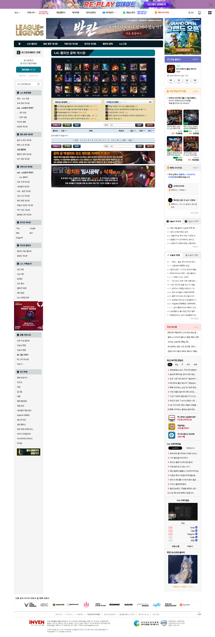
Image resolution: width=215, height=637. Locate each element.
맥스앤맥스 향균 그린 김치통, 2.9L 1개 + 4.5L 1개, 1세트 (183, 346)
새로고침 (193, 213)
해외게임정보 (22, 401)
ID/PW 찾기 (33, 76)
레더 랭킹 (20, 293)
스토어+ (196, 91)
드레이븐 (134, 84)
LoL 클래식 (23, 177)
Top (17, 228)
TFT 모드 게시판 (23, 210)
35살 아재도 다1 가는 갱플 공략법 (121, 106)
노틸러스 (59, 84)
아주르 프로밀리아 (24, 434)
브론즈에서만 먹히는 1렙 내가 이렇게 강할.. (74, 116)
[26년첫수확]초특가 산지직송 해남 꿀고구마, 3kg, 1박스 (183, 332)
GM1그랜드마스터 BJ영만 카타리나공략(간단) (126, 116)
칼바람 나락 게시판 (24, 215)
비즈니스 (69, 614)
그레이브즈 (96, 73)
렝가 (143, 95)
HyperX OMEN (23, 415)
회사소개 (58, 614)
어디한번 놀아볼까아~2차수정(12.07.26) (73, 106)
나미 (124, 73)
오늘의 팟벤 (21, 350)
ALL (68, 61)
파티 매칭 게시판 (23, 200)
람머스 (68, 95)
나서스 (133, 73)
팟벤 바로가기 (22, 378)
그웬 (105, 73)
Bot (31, 233)
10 (118, 140)
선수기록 (20, 274)
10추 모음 (23, 117)
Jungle (32, 228)
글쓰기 (149, 125)
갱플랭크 (77, 73)
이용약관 (79, 614)
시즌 (62, 131)
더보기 (190, 546)
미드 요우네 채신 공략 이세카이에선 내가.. (73, 119)
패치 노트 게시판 (23, 145)
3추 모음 (22, 112)
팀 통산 (20, 279)
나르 (114, 73)
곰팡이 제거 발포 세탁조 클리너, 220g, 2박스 (183, 351)
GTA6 (19, 443)
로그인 (190, 12)
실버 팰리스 (21, 424)
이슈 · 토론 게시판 (24, 191)
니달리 (87, 84)
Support (19, 237)
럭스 (77, 95)
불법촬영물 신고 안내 (126, 614)
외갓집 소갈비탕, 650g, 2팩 (178, 342)
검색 (38, 84)
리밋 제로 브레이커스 (25, 429)
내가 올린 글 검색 (77, 125)
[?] (150, 102)
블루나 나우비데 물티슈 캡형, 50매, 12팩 (183, 337)
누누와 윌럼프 (78, 84)
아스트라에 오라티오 (24, 438)
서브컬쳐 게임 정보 (24, 410)
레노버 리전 (21, 420)
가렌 (58, 73)
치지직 (19, 382)
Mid (17, 233)
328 (124, 140)
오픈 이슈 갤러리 (23, 341)
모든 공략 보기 (56, 125)
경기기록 (20, 269)
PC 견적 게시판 (23, 359)
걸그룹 (19, 392)
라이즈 (143, 84)
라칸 (58, 95)
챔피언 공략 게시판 (24, 154)
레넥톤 (105, 95)
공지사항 (156, 614)
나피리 (143, 73)
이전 (76, 140)
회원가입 (22, 76)
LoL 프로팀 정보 (23, 297)
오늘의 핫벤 (21, 345)
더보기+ (195, 59)
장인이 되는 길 (114, 119)
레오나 (115, 95)
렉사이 (124, 95)
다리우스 (115, 84)
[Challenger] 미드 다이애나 (67, 112)
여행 (18, 396)
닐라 (105, 84)
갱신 (132, 131)
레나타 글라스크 (97, 95)
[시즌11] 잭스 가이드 (116, 112)
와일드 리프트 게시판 (25, 205)
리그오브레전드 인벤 (31, 52)
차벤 (18, 387)
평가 (150, 131)
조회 (141, 131)
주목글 (67, 125)
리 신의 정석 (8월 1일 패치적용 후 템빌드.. (73, 109)
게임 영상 (20, 406)
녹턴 (68, 84)
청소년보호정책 (109, 614)
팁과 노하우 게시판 (24, 140)
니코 (96, 84)
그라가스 (87, 73)
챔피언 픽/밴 (21, 288)
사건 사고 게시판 (23, 196)
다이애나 (124, 84)
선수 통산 (20, 283)
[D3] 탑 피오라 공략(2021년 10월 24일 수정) (125, 109)
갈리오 (68, 73)
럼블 (86, 95)
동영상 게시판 (22, 256)
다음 (130, 140)
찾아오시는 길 (143, 614)
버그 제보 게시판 (23, 159)
